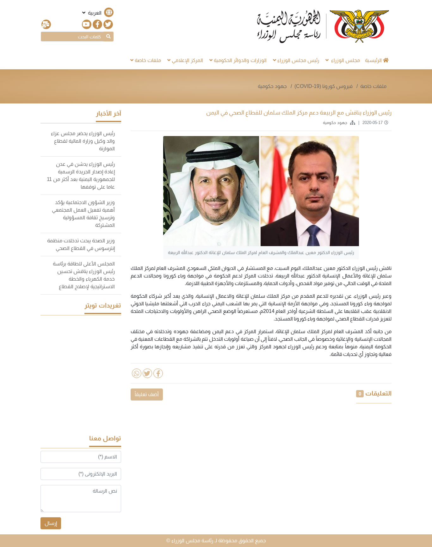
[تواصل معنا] (46, 24)
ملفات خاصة (373, 86)
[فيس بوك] (97, 24)
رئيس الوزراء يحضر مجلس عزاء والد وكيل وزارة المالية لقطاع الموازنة (83, 141)
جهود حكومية (272, 86)
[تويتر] (108, 24)
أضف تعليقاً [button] (147, 394)
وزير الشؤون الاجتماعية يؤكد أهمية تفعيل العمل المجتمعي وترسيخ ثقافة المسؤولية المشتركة (83, 214)
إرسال (51, 523)
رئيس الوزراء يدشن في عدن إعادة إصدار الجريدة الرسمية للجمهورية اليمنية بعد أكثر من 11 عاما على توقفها (81, 175)
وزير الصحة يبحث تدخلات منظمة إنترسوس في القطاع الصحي (81, 244)
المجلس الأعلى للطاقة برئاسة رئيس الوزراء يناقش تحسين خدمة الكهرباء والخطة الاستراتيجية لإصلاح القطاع (84, 275)
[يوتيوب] (86, 24)
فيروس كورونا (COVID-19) (324, 86)
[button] (97, 13)
